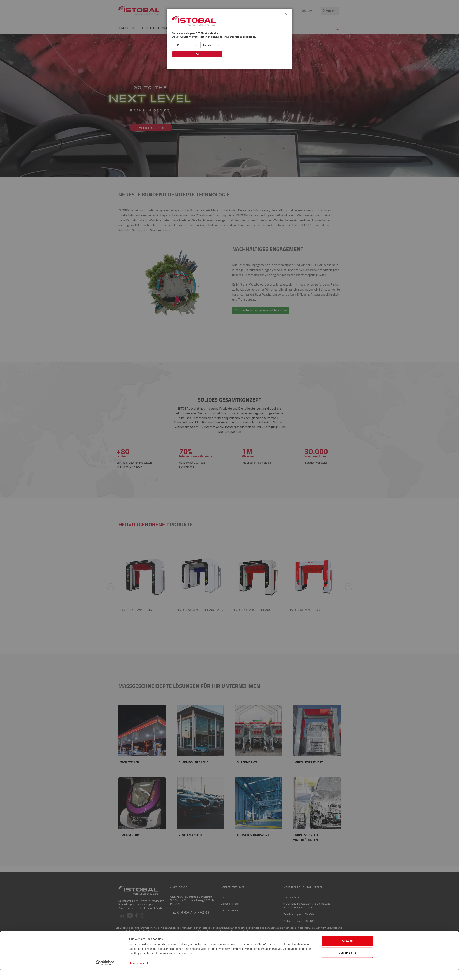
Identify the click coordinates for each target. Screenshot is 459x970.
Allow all (347, 940)
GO (197, 54)
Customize (345, 952)
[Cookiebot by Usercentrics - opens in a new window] (105, 963)
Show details (136, 963)
